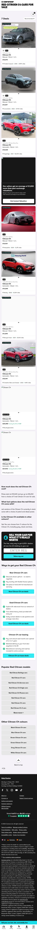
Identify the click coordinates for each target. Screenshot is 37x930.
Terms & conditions (6, 827)
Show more (18, 713)
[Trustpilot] (18, 816)
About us (3, 795)
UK (4, 840)
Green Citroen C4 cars (18, 742)
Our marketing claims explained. (12, 857)
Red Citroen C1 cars (18, 678)
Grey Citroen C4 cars (18, 748)
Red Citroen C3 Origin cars (18, 688)
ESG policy (15, 830)
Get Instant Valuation (18, 201)
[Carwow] (7, 2)
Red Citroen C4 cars (18, 703)
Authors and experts (7, 801)
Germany (12, 840)
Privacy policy (23, 830)
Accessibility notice (6, 835)
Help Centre (6, 778)
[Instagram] (12, 790)
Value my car (18, 556)
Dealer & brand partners (26, 798)
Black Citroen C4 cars (18, 727)
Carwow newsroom (6, 803)
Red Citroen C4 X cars (18, 708)
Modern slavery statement (20, 832)
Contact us (4, 798)
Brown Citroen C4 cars (18, 737)
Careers (22, 795)
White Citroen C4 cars (18, 753)
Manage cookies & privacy (20, 827)
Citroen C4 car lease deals (18, 656)
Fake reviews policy (6, 832)
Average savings (5, 860)
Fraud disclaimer (6, 830)
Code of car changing (19, 835)
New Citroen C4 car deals (18, 591)
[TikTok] (21, 790)
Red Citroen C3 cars (18, 698)
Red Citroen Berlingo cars (18, 673)
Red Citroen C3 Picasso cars (18, 693)
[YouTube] (16, 790)
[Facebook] (2, 790)
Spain (20, 840)
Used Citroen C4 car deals (18, 624)
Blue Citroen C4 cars (18, 732)
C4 (4, 768)
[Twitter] (7, 790)
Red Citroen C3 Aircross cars (19, 683)
